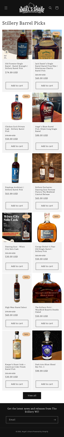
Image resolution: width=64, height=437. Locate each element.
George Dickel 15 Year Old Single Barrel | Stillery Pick (45, 249)
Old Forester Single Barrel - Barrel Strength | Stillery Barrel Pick (16, 66)
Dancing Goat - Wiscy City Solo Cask (15, 248)
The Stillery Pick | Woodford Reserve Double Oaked (47, 309)
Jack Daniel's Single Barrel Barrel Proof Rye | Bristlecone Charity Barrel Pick (46, 67)
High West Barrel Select (16, 307)
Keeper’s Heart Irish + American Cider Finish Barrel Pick (15, 366)
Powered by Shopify (40, 431)
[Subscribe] (54, 419)
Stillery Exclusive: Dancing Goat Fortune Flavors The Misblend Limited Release (45, 190)
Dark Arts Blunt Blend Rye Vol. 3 (45, 365)
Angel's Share (27, 431)
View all (32, 395)
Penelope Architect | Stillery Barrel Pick (14, 188)
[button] (6, 8)
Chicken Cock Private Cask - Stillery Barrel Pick (15, 129)
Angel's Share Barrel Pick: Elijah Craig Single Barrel (46, 129)
